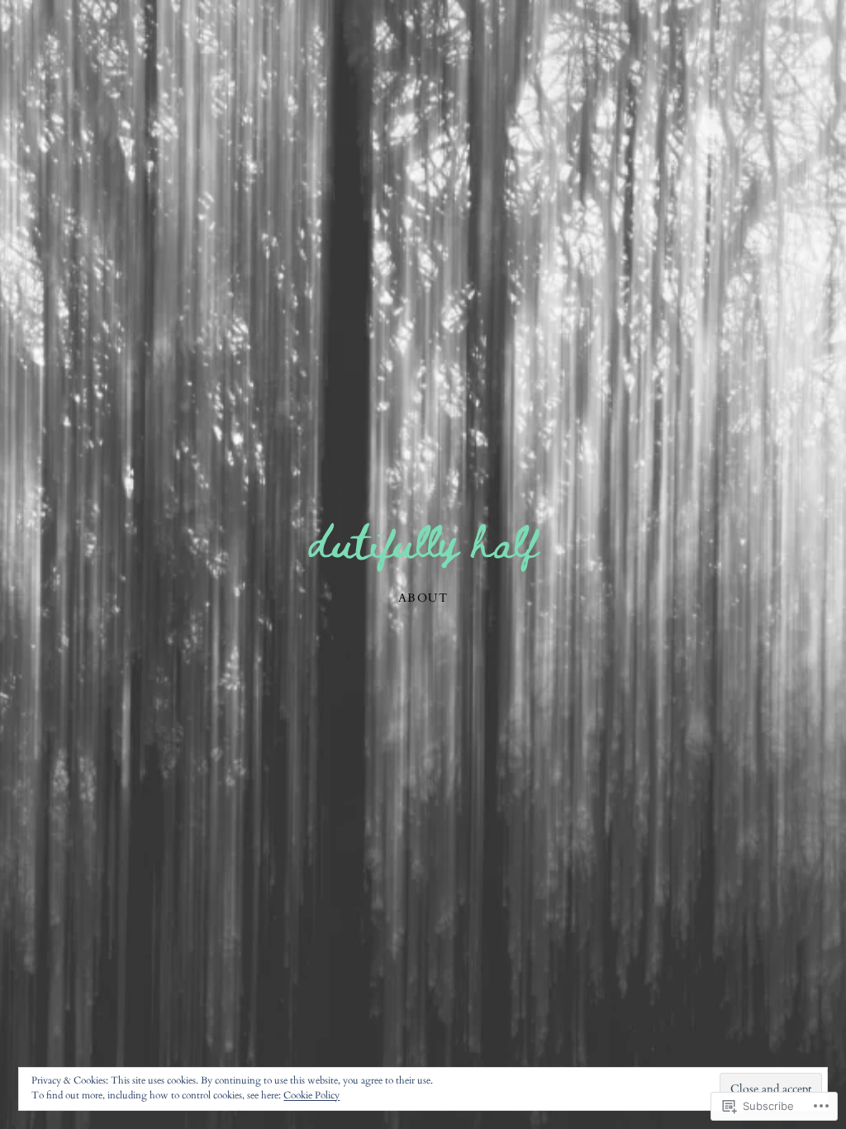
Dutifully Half (423, 540)
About (423, 598)
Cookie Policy (311, 1095)
